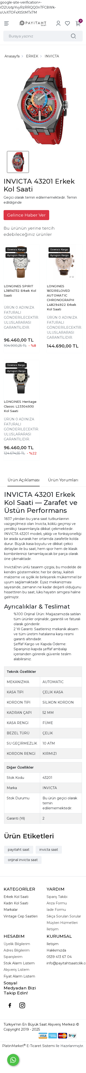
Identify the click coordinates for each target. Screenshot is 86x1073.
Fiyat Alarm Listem (19, 976)
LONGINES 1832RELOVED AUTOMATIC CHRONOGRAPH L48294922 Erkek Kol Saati (61, 297)
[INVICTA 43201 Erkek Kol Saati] (43, 106)
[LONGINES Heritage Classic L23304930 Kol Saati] (21, 377)
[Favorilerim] (67, 23)
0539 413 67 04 (59, 957)
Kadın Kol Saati (16, 903)
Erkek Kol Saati (16, 897)
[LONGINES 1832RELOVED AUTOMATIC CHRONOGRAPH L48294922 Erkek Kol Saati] (64, 262)
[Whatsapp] (13, 1060)
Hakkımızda (56, 950)
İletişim (53, 944)
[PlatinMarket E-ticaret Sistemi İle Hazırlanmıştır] (22, 1035)
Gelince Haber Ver (26, 214)
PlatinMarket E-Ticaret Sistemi (28, 1046)
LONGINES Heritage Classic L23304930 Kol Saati (20, 406)
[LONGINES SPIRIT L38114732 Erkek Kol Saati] (21, 262)
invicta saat (48, 849)
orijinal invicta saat (23, 860)
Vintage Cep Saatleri (21, 916)
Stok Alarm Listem (19, 963)
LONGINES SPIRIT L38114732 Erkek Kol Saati (20, 290)
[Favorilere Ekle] (31, 257)
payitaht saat (18, 849)
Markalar (11, 909)
